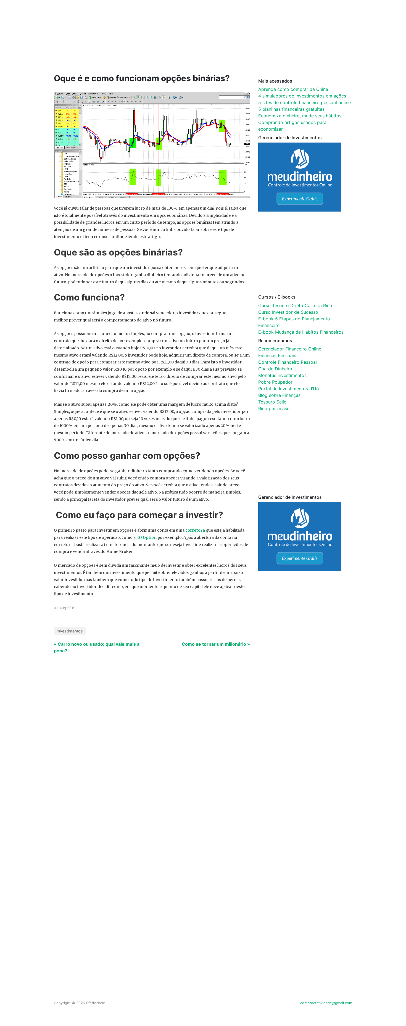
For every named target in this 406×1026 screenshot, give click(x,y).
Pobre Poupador (275, 382)
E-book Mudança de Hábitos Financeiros (301, 332)
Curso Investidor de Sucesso (288, 312)
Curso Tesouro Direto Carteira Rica (295, 305)
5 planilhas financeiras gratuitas (291, 109)
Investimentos (70, 631)
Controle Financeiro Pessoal (287, 362)
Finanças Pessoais (277, 355)
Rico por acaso (274, 408)
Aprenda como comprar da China (293, 89)
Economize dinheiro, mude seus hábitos (299, 115)
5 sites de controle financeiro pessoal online (304, 102)
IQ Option (146, 537)
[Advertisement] (158, 44)
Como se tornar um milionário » (216, 644)
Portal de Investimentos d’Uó (288, 388)
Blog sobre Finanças (279, 395)
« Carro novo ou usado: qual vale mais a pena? (96, 647)
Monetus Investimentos (282, 375)
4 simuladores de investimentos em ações (302, 96)
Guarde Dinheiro (275, 368)
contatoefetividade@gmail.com (326, 1003)
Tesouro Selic (272, 402)
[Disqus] (203, 750)
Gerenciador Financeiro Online (289, 349)
